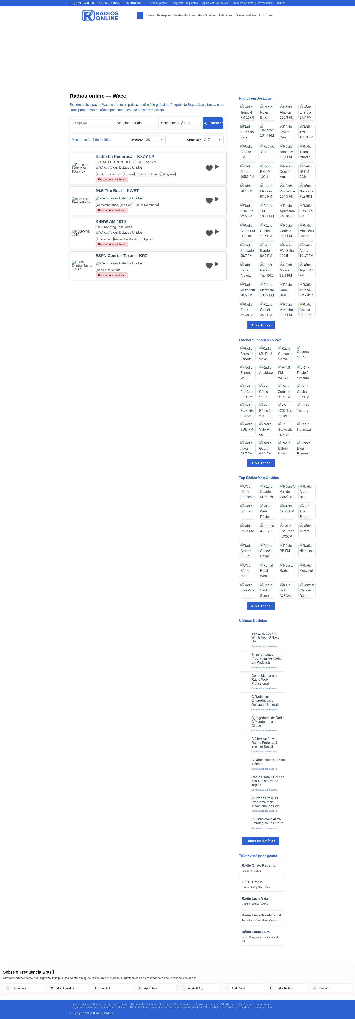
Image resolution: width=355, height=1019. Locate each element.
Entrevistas (104, 239)
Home (150, 15)
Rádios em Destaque (115, 1004)
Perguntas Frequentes (185, 3)
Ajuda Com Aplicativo (215, 3)
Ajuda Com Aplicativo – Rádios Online (124, 1007)
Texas (113, 167)
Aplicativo (225, 15)
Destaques (164, 15)
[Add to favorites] (209, 168)
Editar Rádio (244, 1004)
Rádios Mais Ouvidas (144, 1004)
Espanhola (114, 174)
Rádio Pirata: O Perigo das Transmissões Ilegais (267, 781)
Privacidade (265, 3)
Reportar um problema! (112, 179)
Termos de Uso (262, 1007)
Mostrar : (138, 139)
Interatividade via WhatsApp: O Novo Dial (265, 637)
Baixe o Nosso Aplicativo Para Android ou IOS (179, 1007)
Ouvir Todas (261, 325)
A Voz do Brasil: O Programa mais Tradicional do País (265, 802)
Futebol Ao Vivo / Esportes (176, 1004)
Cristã (101, 174)
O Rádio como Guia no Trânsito (268, 762)
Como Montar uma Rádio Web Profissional (264, 679)
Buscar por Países (206, 1004)
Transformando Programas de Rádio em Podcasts (266, 658)
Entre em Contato (242, 3)
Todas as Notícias (260, 841)
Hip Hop (126, 204)
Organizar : (194, 139)
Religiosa (169, 174)
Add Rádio (227, 1004)
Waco (103, 167)
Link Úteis (265, 15)
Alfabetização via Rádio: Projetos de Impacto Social (265, 742)
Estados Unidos (130, 167)
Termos (281, 3)
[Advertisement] (177, 55)
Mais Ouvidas (207, 15)
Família (129, 174)
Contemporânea (107, 204)
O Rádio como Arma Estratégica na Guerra (267, 821)
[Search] (140, 15)
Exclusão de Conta (221, 1007)
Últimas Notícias (245, 15)
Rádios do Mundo (148, 174)
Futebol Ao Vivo (184, 15)
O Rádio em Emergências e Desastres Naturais (265, 700)
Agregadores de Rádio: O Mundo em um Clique (268, 721)
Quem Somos (158, 3)
